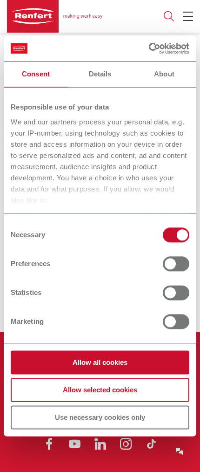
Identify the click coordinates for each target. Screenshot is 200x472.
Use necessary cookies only (100, 417)
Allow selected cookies (100, 390)
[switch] (176, 263)
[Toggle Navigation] (188, 16)
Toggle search (169, 16)
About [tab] (164, 74)
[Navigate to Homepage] (54, 16)
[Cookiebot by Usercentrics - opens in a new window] (148, 48)
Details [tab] (100, 74)
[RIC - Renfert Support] (179, 451)
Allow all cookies (100, 362)
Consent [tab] (36, 74)
